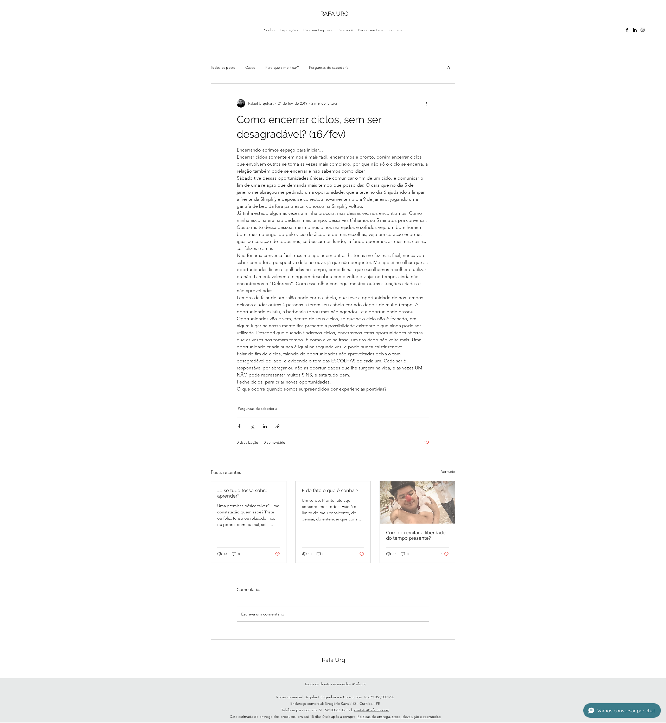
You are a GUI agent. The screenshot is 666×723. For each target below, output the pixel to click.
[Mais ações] (426, 103)
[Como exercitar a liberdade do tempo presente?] (417, 502)
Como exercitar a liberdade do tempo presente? (416, 535)
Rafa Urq (333, 659)
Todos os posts (223, 67)
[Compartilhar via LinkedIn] (264, 426)
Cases (250, 67)
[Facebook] (627, 30)
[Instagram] (642, 30)
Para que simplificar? (282, 67)
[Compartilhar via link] (277, 426)
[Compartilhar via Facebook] (239, 426)
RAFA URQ (334, 13)
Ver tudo (448, 471)
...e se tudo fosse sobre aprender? (242, 493)
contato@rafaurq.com (371, 710)
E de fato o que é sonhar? (330, 490)
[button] (448, 68)
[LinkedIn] (634, 30)
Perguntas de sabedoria (328, 67)
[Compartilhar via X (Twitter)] (251, 426)
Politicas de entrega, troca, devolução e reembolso (399, 716)
